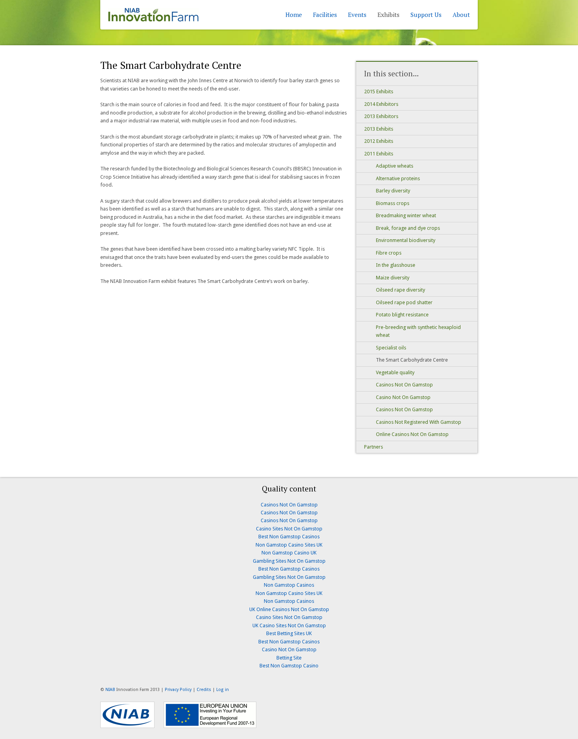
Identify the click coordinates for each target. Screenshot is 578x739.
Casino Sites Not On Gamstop (289, 529)
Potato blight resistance (402, 315)
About (461, 14)
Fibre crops (388, 253)
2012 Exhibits (378, 141)
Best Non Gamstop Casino (289, 666)
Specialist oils (391, 348)
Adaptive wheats (394, 166)
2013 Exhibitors (381, 116)
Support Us (426, 14)
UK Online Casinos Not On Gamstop (289, 609)
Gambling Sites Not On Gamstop (289, 561)
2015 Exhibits (378, 91)
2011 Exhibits (378, 154)
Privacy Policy (178, 689)
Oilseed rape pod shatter (404, 302)
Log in (222, 689)
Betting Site (289, 658)
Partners (373, 447)
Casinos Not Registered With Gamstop (418, 422)
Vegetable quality (395, 372)
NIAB (110, 689)
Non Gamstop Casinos (289, 585)
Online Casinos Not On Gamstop (412, 434)
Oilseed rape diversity (400, 290)
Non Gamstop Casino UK (289, 553)
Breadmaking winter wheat (406, 215)
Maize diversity (392, 278)
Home (293, 14)
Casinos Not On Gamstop (404, 385)
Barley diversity (393, 191)
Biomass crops (392, 203)
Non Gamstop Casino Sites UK (289, 545)
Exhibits (388, 14)
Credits (204, 689)
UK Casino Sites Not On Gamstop (289, 625)
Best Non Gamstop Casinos (289, 536)
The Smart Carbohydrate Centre (412, 360)
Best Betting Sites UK (289, 633)
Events (357, 14)
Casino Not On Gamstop (403, 397)
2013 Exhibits (378, 129)
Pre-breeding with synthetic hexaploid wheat (418, 331)
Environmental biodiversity (405, 240)
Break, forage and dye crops (408, 228)
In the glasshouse (395, 265)
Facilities (325, 14)
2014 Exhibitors (381, 104)
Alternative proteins (398, 178)
